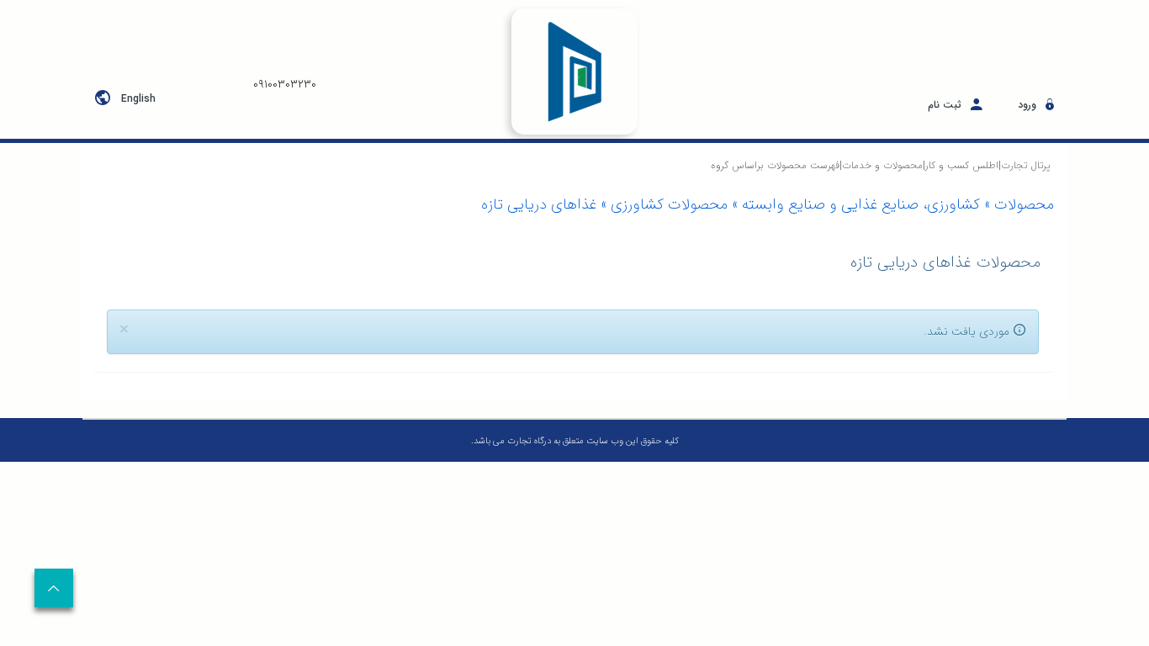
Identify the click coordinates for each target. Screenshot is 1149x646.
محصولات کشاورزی (669, 204)
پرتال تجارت (1025, 165)
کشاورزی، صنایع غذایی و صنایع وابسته (861, 204)
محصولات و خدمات (882, 165)
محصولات (1024, 204)
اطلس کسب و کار (961, 165)
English (138, 99)
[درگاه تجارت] (575, 71)
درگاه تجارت (528, 441)
